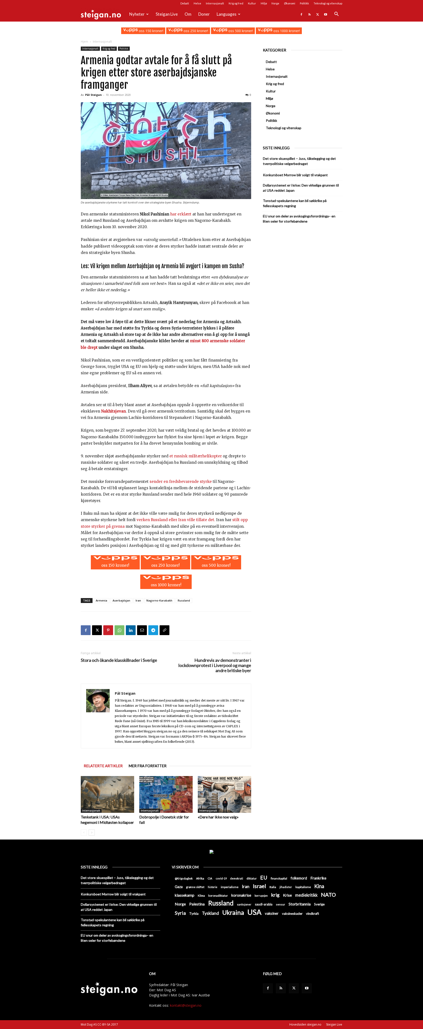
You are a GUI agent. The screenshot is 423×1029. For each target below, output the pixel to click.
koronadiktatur (218, 895)
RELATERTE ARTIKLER (103, 766)
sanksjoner (244, 904)
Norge (275, 3)
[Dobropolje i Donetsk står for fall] (166, 794)
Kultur (252, 3)
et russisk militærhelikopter (196, 456)
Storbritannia (300, 904)
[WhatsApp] (119, 630)
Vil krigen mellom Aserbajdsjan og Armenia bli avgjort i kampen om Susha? (167, 266)
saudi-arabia (263, 904)
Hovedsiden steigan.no (305, 1024)
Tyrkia (194, 914)
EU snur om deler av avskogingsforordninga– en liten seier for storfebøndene (299, 218)
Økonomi (289, 3)
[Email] (142, 630)
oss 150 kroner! (150, 30)
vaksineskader (292, 914)
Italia (273, 887)
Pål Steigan (93, 95)
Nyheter (137, 14)
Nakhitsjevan (113, 411)
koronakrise (241, 895)
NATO (328, 894)
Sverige (319, 904)
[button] (336, 14)
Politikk (304, 3)
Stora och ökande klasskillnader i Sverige (119, 660)
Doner (204, 14)
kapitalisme (303, 887)
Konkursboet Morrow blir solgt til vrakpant (295, 175)
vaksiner (272, 913)
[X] (317, 14)
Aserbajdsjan (121, 600)
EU (263, 877)
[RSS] (309, 14)
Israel (259, 886)
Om (188, 14)
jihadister (286, 887)
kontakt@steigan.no (185, 1005)
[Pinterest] (108, 630)
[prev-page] (84, 832)
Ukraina (233, 912)
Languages (226, 14)
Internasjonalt (215, 3)
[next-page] (92, 832)
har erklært (180, 214)
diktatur (252, 878)
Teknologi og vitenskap (328, 3)
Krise (287, 895)
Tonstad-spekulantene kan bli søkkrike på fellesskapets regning (295, 203)
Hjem (84, 41)
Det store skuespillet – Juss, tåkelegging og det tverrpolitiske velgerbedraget (299, 161)
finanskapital (279, 878)
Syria (180, 913)
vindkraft (312, 914)
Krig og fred (236, 3)
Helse (197, 3)
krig (275, 894)
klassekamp (184, 895)
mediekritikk (306, 895)
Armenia (101, 600)
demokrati (236, 878)
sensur (280, 904)
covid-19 (221, 878)
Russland (184, 600)
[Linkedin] (131, 630)
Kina (319, 886)
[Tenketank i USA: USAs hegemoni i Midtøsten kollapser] (107, 794)
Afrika (200, 878)
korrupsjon (261, 895)
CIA (210, 878)
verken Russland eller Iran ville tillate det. (176, 519)
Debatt (184, 3)
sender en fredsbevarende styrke (181, 481)
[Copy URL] (164, 630)
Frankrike (318, 878)
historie (212, 887)
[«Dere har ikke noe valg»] (224, 794)
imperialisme (229, 887)
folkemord (299, 878)
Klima (201, 895)
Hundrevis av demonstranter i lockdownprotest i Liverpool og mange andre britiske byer (214, 665)
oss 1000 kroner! (286, 30)
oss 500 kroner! (240, 30)
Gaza (179, 887)
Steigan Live (167, 14)
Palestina (197, 904)
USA (254, 912)
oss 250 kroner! (195, 30)
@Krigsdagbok (184, 878)
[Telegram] (153, 630)
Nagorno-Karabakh (159, 600)
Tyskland (210, 913)
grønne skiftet (195, 887)
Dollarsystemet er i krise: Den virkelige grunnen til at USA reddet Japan (301, 187)
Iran (138, 600)
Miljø (264, 3)
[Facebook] (301, 14)
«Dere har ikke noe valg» (218, 817)
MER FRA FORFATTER (147, 766)
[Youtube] (325, 14)
